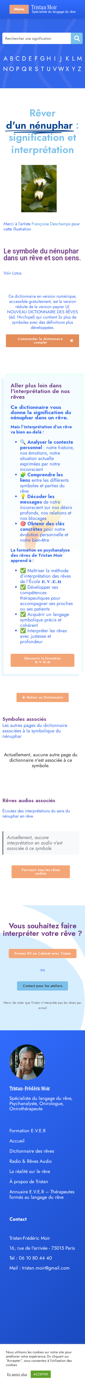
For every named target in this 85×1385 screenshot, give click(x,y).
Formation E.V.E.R (27, 1130)
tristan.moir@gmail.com (46, 1268)
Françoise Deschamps (51, 224)
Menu (19, 9)
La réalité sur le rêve (29, 1171)
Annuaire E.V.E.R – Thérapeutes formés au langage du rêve (41, 1194)
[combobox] (36, 38)
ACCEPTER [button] (41, 1374)
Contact (18, 1219)
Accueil (17, 1140)
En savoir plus (17, 1374)
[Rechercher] (76, 38)
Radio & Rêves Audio (30, 1161)
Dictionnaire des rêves (31, 1151)
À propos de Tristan (28, 1181)
